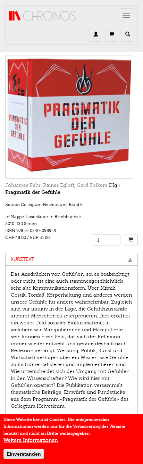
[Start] (43, 16)
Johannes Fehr (23, 185)
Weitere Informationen (30, 440)
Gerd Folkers (92, 185)
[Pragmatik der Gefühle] (71, 117)
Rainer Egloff (58, 185)
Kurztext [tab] (22, 259)
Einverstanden (24, 454)
